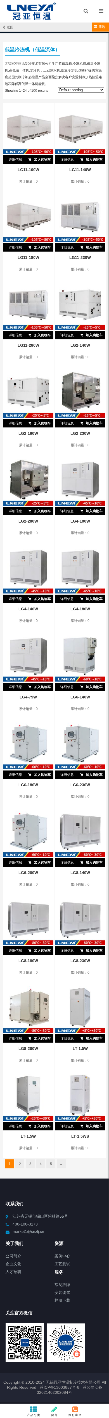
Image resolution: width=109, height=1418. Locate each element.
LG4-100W (80, 521)
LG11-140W (80, 169)
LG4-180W (80, 609)
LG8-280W (28, 1048)
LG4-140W (28, 609)
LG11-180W (28, 257)
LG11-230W (80, 257)
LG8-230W (80, 960)
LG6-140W (80, 697)
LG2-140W (80, 345)
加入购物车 (42, 160)
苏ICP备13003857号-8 (59, 1387)
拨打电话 (75, 1415)
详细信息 (15, 160)
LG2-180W (28, 433)
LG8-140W (80, 872)
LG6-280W (28, 872)
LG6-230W (80, 785)
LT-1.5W (80, 1048)
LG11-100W (28, 169)
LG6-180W (28, 785)
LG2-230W (80, 433)
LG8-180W (28, 960)
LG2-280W (28, 521)
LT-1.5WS (80, 1136)
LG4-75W (28, 697)
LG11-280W (28, 345)
